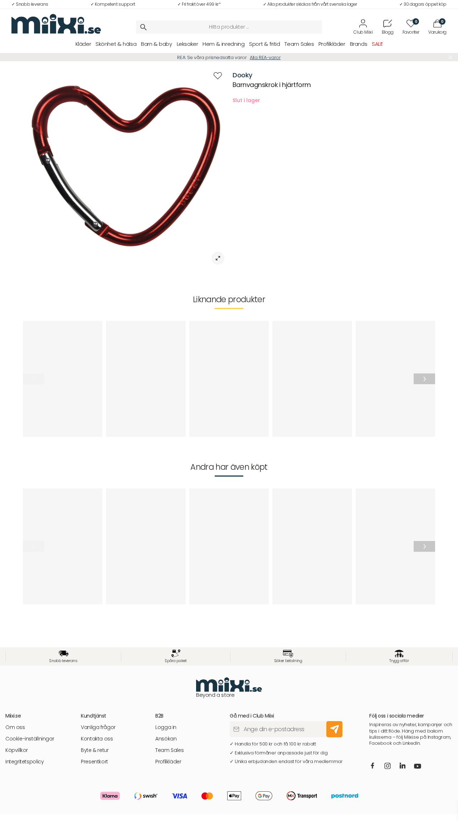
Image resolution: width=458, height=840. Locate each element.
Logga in (165, 727)
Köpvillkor (16, 750)
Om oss (15, 727)
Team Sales (299, 44)
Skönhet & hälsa (116, 44)
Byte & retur (94, 750)
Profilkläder (331, 44)
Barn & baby (156, 44)
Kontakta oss (97, 739)
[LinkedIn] (403, 765)
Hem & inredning (223, 44)
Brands (358, 44)
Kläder (83, 44)
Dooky (242, 75)
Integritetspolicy (24, 762)
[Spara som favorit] (218, 76)
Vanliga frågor (98, 727)
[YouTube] (418, 766)
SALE (377, 44)
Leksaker (187, 44)
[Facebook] (373, 765)
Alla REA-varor (265, 57)
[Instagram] (388, 766)
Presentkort (94, 762)
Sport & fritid (264, 44)
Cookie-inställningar (29, 739)
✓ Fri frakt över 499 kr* (199, 4)
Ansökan (165, 739)
